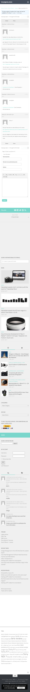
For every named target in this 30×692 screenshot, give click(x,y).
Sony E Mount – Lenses (13, 8)
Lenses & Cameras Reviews (15, 362)
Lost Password (5, 466)
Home (2, 8)
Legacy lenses (4, 534)
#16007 (26, 24)
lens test (24, 639)
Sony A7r (5, 651)
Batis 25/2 (3, 634)
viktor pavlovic (24, 659)
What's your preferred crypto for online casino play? (14, 575)
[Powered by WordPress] (9, 683)
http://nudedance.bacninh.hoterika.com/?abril (12, 39)
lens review (16, 638)
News (2, 285)
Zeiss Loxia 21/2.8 (18, 661)
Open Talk (3, 536)
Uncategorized (20, 371)
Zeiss (10, 352)
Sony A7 (12, 649)
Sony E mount (17, 652)
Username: (4, 453)
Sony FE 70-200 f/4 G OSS (16, 654)
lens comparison (6, 639)
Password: (3, 456)
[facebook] (18, 210)
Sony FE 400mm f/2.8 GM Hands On (18, 364)
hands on (18, 636)
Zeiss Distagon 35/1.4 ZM (9, 661)
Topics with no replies (6, 590)
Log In (3, 462)
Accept (21, 688)
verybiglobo (19, 659)
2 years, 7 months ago (17, 13)
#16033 (26, 94)
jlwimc (7, 486)
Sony (23, 362)
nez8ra (8, 498)
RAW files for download (15, 647)
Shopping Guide (12, 371)
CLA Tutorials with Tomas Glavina (17, 379)
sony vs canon (3, 659)
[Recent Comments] (8, 473)
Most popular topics (6, 589)
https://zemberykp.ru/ (6, 558)
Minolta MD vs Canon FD (7, 573)
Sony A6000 (11, 652)
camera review (12, 634)
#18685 (26, 114)
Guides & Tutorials (13, 381)
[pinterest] (23, 210)
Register (3, 464)
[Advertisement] (15, 238)
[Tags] (22, 473)
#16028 (26, 74)
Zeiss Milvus (25, 661)
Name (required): (6, 156)
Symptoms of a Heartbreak (8, 87)
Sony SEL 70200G (24, 657)
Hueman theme (23, 683)
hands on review (25, 636)
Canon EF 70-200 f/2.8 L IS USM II (21, 634)
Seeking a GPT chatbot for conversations (11, 560)
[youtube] (15, 210)
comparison (4, 636)
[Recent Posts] (8, 348)
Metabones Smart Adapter (6, 641)
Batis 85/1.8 (7, 634)
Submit (4, 200)
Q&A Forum (4, 538)
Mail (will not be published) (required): (10, 161)
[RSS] (25, 210)
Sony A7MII (23, 649)
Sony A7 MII (18, 649)
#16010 (26, 49)
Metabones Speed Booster (16, 641)
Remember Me (7, 459)
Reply (3, 26)
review (22, 647)
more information (11, 687)
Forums (5, 8)
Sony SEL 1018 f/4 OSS (14, 657)
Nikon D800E (20, 645)
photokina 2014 (5, 647)
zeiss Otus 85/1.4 (8, 663)
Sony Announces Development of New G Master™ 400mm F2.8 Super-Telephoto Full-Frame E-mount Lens (14, 336)
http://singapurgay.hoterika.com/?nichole (11, 64)
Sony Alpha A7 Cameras (7, 540)
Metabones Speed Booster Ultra (19, 643)
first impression (11, 636)
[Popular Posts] (22, 348)
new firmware (14, 645)
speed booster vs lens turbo (12, 659)
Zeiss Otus (3, 663)
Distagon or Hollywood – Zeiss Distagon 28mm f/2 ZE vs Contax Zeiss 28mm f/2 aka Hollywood (19, 355)
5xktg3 (8, 510)
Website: (4, 167)
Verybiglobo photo (6, 2)
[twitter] (20, 210)
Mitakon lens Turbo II (8, 645)
